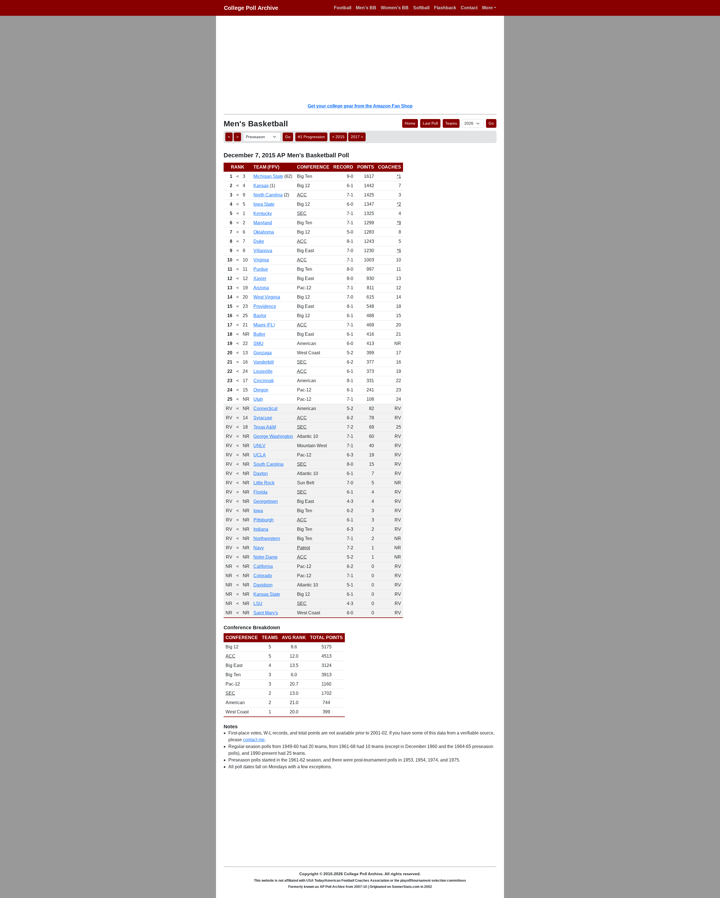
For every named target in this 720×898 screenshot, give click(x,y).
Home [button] (410, 123)
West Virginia (266, 297)
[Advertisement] (363, 59)
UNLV (259, 445)
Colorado (262, 575)
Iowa (258, 510)
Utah (258, 399)
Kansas (261, 185)
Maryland (262, 222)
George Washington (273, 436)
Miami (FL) (264, 325)
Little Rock (263, 482)
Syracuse (262, 417)
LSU (257, 603)
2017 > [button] (357, 137)
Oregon (260, 390)
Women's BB (395, 7)
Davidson (263, 585)
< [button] (229, 137)
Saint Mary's (265, 612)
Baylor (259, 315)
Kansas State (266, 594)
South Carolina (268, 464)
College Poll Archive (251, 8)
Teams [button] (451, 123)
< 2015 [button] (338, 137)
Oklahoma (263, 232)
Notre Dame (265, 557)
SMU (258, 343)
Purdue (260, 269)
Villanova (262, 250)
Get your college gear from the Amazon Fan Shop (360, 106)
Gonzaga (262, 352)
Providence (264, 306)
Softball (421, 7)
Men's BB (366, 7)
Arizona (261, 287)
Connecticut (265, 408)
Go (491, 123)
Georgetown (265, 501)
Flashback (445, 7)
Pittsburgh (263, 520)
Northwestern (266, 538)
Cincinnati (263, 380)
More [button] (487, 7)
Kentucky (262, 213)
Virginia (261, 259)
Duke (258, 241)
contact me (254, 739)
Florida (260, 492)
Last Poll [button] (430, 123)
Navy (258, 547)
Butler (259, 334)
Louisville (263, 371)
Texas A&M (264, 427)
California (263, 566)
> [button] (237, 137)
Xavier (259, 278)
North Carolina (268, 194)
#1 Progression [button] (311, 137)
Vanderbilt (263, 362)
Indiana (260, 529)
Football (342, 7)
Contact (469, 7)
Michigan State (268, 176)
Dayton (260, 473)
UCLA (259, 455)
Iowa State (263, 204)
